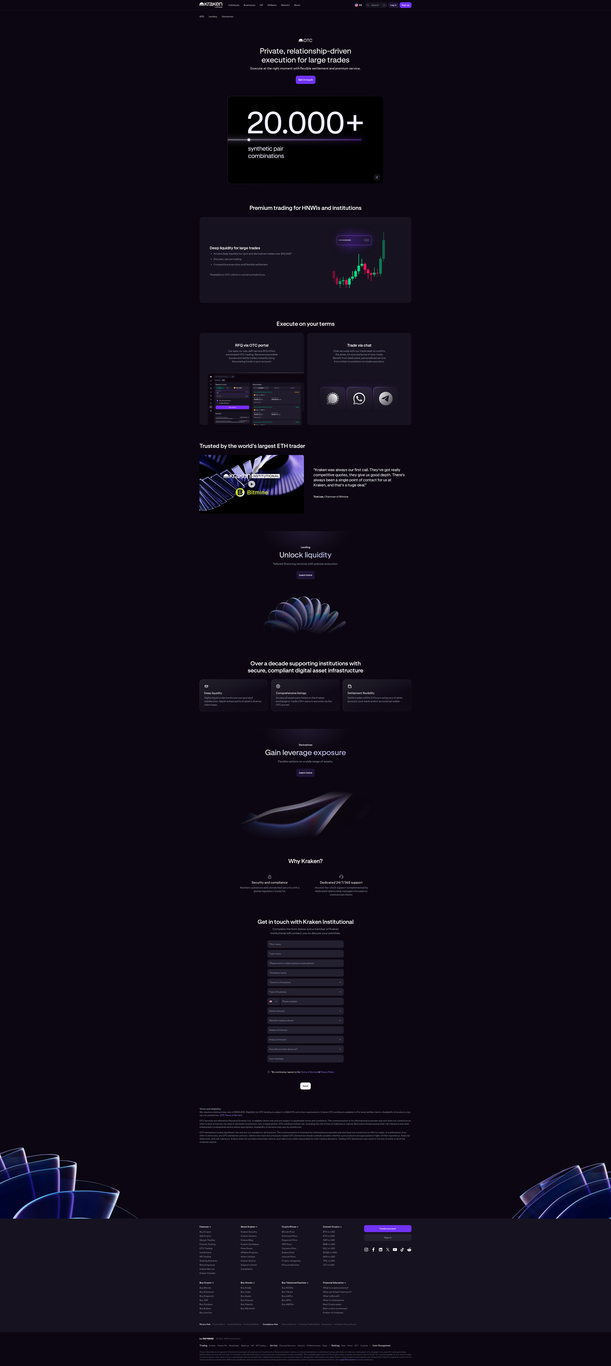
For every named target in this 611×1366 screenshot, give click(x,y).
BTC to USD (329, 1231)
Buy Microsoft (248, 1308)
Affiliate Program (249, 1252)
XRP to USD (329, 1240)
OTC (356, 1345)
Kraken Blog (247, 1240)
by (207, 1338)
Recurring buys (207, 1264)
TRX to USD (329, 1260)
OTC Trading (206, 1248)
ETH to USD (329, 1236)
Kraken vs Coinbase (333, 1312)
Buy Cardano (206, 1304)
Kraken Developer (250, 1244)
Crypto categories (291, 1260)
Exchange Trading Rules (309, 1324)
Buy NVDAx (287, 1287)
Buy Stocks (248, 1282)
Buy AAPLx (287, 1296)
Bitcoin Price (288, 1231)
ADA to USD (329, 1256)
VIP (252, 1345)
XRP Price (287, 1244)
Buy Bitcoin (205, 1287)
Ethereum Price (289, 1236)
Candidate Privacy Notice (345, 1324)
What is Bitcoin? (331, 1296)
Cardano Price (289, 1248)
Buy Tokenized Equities (295, 1282)
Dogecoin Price (289, 1240)
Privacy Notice (218, 1324)
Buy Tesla (245, 1291)
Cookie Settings (234, 1324)
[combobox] (303, 982)
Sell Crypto (205, 1236)
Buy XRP (204, 1300)
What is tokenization (333, 1300)
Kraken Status (248, 1260)
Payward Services (287, 1345)
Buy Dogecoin (207, 1296)
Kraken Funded (207, 1273)
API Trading (205, 1256)
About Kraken (249, 1226)
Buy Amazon (247, 1300)
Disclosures (327, 1324)
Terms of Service (309, 1072)
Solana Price (288, 1252)
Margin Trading (207, 1240)
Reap (325, 1345)
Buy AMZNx (288, 1304)
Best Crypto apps (332, 1304)
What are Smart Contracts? (337, 1291)
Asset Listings (248, 1256)
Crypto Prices (290, 1226)
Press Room (247, 1248)
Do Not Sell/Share (251, 1324)
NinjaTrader (234, 1345)
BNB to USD (329, 1244)
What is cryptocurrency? (335, 1287)
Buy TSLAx (287, 1291)
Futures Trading (208, 1244)
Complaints (247, 1269)
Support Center (249, 1264)
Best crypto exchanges (335, 1308)
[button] (234, 5)
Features (205, 1226)
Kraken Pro (222, 1345)
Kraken (212, 1345)
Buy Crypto (205, 1231)
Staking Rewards (208, 1260)
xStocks (301, 1345)
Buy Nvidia (246, 1287)
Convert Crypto (332, 1226)
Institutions (205, 1252)
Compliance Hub (270, 1324)
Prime (350, 1345)
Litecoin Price (288, 1256)
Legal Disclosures (347, 1359)
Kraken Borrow (207, 1269)
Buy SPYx (286, 1300)
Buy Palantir (247, 1304)
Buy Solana (205, 1308)
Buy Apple (246, 1296)
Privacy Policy (327, 1072)
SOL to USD (329, 1248)
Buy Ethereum (207, 1291)
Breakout (245, 1345)
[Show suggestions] (340, 982)
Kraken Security (249, 1231)
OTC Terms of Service (231, 1115)
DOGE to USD (330, 1252)
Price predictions (290, 1264)
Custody (364, 1345)
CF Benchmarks (314, 1345)
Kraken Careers (249, 1236)
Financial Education (334, 1282)
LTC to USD (328, 1264)
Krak (343, 1345)
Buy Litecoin (206, 1312)
